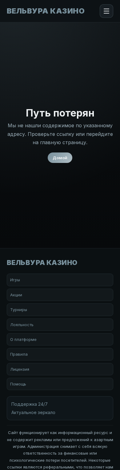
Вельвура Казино (46, 11)
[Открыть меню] (106, 11)
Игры (15, 279)
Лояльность (22, 324)
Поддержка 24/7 (29, 404)
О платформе (23, 339)
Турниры (18, 309)
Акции (16, 294)
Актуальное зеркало (33, 412)
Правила (19, 354)
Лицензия (19, 369)
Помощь (18, 383)
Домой (60, 157)
